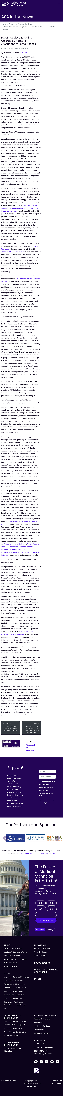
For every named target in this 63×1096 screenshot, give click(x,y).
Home (4, 24)
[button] (5, 838)
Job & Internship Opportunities (15, 959)
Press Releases (40, 956)
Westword (23, 53)
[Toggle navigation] (58, 4)
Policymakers (39, 1030)
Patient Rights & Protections (14, 984)
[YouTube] (52, 1062)
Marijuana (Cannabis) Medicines (16, 977)
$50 (40, 903)
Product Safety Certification (15, 1032)
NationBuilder (57, 1083)
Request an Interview (42, 948)
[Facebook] (41, 1062)
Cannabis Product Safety (13, 980)
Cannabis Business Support (14, 1025)
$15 (51, 908)
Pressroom (13, 24)
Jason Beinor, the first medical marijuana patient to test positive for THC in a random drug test (20, 208)
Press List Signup (40, 952)
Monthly (50, 930)
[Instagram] (46, 1062)
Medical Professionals (42, 1026)
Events (37, 979)
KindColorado (23, 552)
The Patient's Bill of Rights (13, 991)
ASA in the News (26, 24)
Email (14, 1081)
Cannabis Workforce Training (15, 1021)
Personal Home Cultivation (14, 995)
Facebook (31, 745)
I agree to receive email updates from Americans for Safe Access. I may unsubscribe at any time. (47, 789)
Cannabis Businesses (42, 1033)
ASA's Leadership (10, 963)
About (7, 945)
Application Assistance (13, 1028)
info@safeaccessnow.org (44, 1047)
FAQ (5, 1008)
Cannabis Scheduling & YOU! (15, 988)
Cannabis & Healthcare (13, 998)
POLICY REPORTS (42, 963)
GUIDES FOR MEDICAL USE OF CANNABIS (46, 970)
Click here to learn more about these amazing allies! (36, 853)
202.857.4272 (39, 1044)
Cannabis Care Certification (11, 1043)
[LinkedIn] (57, 1062)
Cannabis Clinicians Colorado (15, 544)
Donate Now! (46, 920)
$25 (41, 908)
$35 (52, 903)
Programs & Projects (12, 956)
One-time (40, 930)
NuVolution (13, 552)
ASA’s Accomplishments (13, 948)
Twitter (31, 748)
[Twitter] (36, 1062)
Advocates (38, 1022)
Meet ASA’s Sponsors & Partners (16, 952)
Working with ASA (10, 966)
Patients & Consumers (42, 1019)
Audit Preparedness (11, 1036)
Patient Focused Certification (12, 1016)
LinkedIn (31, 751)
